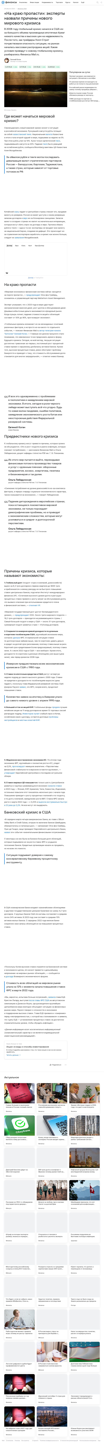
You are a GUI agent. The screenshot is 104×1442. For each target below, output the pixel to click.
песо (58, 141)
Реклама (17, 1440)
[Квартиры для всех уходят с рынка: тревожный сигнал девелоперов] (84, 1130)
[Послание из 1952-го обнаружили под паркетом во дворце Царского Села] (19, 1195)
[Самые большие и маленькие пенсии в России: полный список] (19, 1098)
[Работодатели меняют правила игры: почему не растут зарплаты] (19, 1324)
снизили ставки (55, 786)
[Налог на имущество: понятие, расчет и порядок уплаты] (84, 1324)
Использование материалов (88, 1440)
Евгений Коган (15, 59)
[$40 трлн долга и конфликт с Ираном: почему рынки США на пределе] (52, 1163)
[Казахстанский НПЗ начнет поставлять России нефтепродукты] (52, 1421)
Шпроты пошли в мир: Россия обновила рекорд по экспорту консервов (81, 94)
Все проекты (25, 1440)
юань (16, 212)
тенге (45, 144)
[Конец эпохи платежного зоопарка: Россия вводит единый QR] (52, 1130)
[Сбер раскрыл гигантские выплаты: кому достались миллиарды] (19, 1130)
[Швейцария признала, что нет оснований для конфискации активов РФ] (84, 1195)
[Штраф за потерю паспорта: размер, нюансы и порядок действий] (19, 1227)
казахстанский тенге (21, 134)
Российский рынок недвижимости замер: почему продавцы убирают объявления (83, 89)
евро (25, 218)
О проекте (35, 1440)
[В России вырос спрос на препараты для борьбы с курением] (52, 1324)
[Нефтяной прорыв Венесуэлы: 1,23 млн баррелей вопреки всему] (84, 1163)
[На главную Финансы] (10, 2)
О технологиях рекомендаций (69, 1440)
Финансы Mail (22, 8)
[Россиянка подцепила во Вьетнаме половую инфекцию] (84, 1227)
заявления (19, 238)
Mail (3, 1440)
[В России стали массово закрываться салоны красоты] (52, 1357)
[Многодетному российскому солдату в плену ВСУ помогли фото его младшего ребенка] (19, 1260)
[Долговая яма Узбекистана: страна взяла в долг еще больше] (84, 1357)
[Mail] (3, 2)
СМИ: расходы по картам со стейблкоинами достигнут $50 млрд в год (84, 100)
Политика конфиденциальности (49, 1440)
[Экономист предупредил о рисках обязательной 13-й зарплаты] (84, 1389)
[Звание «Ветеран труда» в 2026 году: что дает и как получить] (84, 1098)
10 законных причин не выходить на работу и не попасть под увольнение (84, 83)
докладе (9, 976)
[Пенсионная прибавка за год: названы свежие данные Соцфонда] (19, 1389)
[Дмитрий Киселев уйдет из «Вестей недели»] (19, 1163)
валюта (49, 134)
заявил (23, 687)
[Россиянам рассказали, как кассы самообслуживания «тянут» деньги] (52, 1098)
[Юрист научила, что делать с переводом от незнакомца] (84, 1260)
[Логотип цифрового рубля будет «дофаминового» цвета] (19, 1357)
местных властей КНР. (30, 720)
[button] (35, 90)
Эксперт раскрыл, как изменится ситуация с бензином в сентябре (82, 77)
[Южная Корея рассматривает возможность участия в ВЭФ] (84, 1421)
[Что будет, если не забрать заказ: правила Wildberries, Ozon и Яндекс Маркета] (19, 1292)
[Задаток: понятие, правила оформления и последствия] (52, 1292)
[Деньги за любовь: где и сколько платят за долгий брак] (52, 1195)
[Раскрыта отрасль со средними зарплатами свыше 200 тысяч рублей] (52, 1260)
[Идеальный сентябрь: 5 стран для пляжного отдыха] (52, 1389)
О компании (9, 1440)
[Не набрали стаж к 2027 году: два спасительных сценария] (19, 1421)
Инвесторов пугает (31, 714)
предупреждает (22, 615)
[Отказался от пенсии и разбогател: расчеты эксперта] (52, 1227)
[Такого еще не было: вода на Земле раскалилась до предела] (84, 1292)
